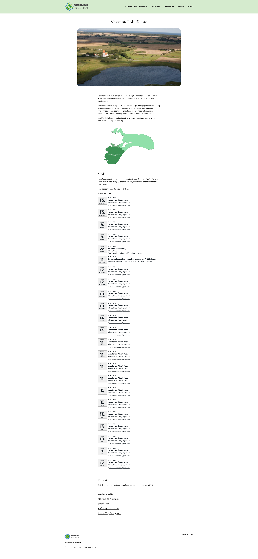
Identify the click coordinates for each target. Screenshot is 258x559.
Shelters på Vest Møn (108, 508)
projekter (109, 485)
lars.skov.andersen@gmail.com (119, 205)
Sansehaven (103, 503)
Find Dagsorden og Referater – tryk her (113, 189)
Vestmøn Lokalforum (72, 543)
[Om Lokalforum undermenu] (148, 6)
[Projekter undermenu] (160, 6)
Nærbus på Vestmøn (108, 499)
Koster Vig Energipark (109, 513)
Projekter (104, 480)
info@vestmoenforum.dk (86, 547)
